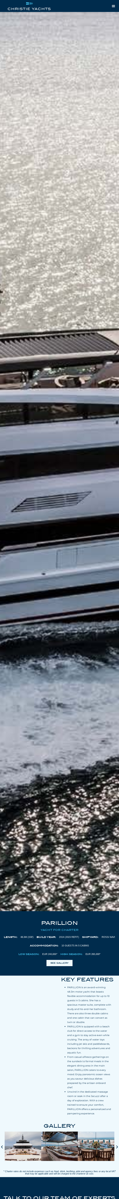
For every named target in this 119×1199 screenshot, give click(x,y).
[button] (113, 6)
